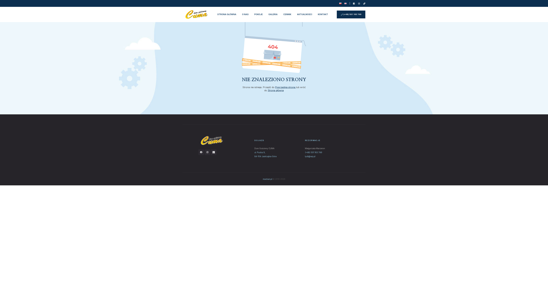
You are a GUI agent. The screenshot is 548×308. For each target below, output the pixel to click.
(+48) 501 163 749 (313, 152)
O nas (245, 14)
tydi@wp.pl (310, 156)
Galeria (273, 14)
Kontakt (323, 14)
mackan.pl (267, 179)
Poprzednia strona (285, 87)
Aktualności (304, 14)
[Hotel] (213, 152)
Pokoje (258, 14)
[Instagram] (207, 152)
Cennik (287, 14)
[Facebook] (201, 152)
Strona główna (226, 14)
